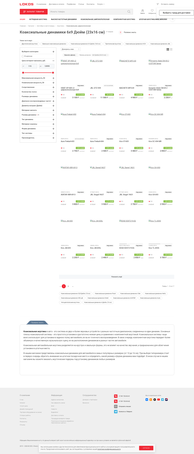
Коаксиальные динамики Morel (98, 298)
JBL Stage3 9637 (97, 195)
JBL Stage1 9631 (126, 195)
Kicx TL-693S (154, 248)
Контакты (91, 4)
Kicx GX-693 (153, 195)
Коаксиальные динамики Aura (150, 298)
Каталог (31, 26)
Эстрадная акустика (38, 19)
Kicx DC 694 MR (155, 141)
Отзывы (22, 425)
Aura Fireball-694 (97, 141)
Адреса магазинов (57, 400)
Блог (52, 406)
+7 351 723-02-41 (124, 396)
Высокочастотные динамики (64, 19)
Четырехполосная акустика (70, 302)
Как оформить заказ (58, 403)
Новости (54, 409)
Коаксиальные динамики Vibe (130, 293)
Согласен (146, 448)
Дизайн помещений (26, 409)
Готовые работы (25, 415)
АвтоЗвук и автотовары (46, 26)
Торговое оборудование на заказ (31, 412)
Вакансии (86, 403)
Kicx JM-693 (66, 248)
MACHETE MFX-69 (126, 88)
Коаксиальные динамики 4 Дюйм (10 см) (98, 302)
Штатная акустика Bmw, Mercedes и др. (155, 19)
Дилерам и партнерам (90, 400)
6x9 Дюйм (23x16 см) (99, 55)
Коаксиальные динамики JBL (160, 44)
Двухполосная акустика (29, 44)
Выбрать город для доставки (176, 13)
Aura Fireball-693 (67, 141)
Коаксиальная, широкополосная (95, 19)
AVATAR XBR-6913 (68, 195)
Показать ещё (116, 277)
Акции (22, 19)
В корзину (73, 108)
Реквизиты (23, 421)
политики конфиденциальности (109, 449)
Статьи (81, 4)
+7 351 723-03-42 (124, 401)
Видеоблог (54, 412)
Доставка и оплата (56, 4)
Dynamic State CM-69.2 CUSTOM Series (158, 89)
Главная (23, 26)
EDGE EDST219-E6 (126, 248)
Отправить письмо (125, 406)
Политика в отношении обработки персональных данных (62, 422)
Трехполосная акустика (113, 44)
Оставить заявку (167, 4)
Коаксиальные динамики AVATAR (124, 298)
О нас (21, 400)
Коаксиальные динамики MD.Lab (72, 298)
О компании (41, 4)
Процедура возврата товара (60, 418)
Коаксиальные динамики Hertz (155, 293)
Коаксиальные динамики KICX (136, 44)
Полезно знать (130, 32)
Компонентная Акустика (124, 19)
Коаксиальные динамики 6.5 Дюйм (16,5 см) (85, 44)
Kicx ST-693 (124, 141)
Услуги (100, 4)
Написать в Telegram (125, 411)
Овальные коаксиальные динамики (54, 44)
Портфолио (71, 4)
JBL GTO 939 (95, 88)
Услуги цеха (24, 406)
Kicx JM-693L (95, 248)
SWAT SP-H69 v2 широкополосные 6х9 (70, 89)
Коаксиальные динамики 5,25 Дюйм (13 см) (75, 293)
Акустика (60, 26)
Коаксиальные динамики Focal (105, 293)
